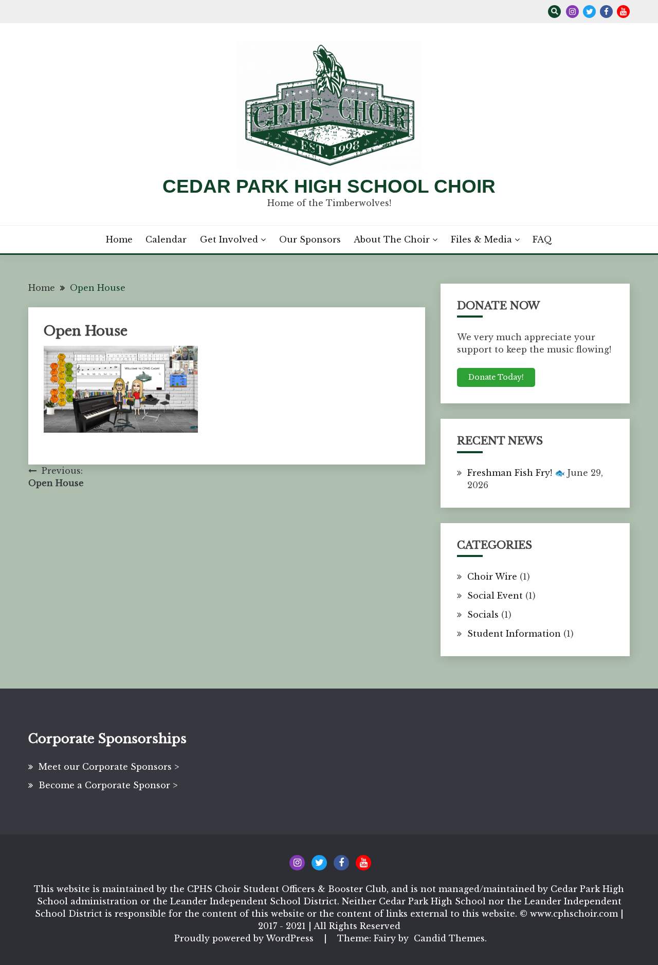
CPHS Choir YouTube (623, 11)
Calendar (166, 239)
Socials (483, 614)
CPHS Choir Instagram (572, 11)
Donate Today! (496, 377)
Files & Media (481, 239)
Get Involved (229, 239)
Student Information (514, 633)
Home (119, 239)
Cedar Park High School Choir (329, 186)
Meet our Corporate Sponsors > (109, 767)
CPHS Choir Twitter (589, 11)
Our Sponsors (310, 239)
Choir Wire (492, 576)
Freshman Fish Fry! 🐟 (516, 473)
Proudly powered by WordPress (245, 938)
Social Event (495, 595)
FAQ (542, 239)
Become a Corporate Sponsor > (108, 785)
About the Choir (392, 239)
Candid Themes (449, 938)
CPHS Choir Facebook (606, 11)
